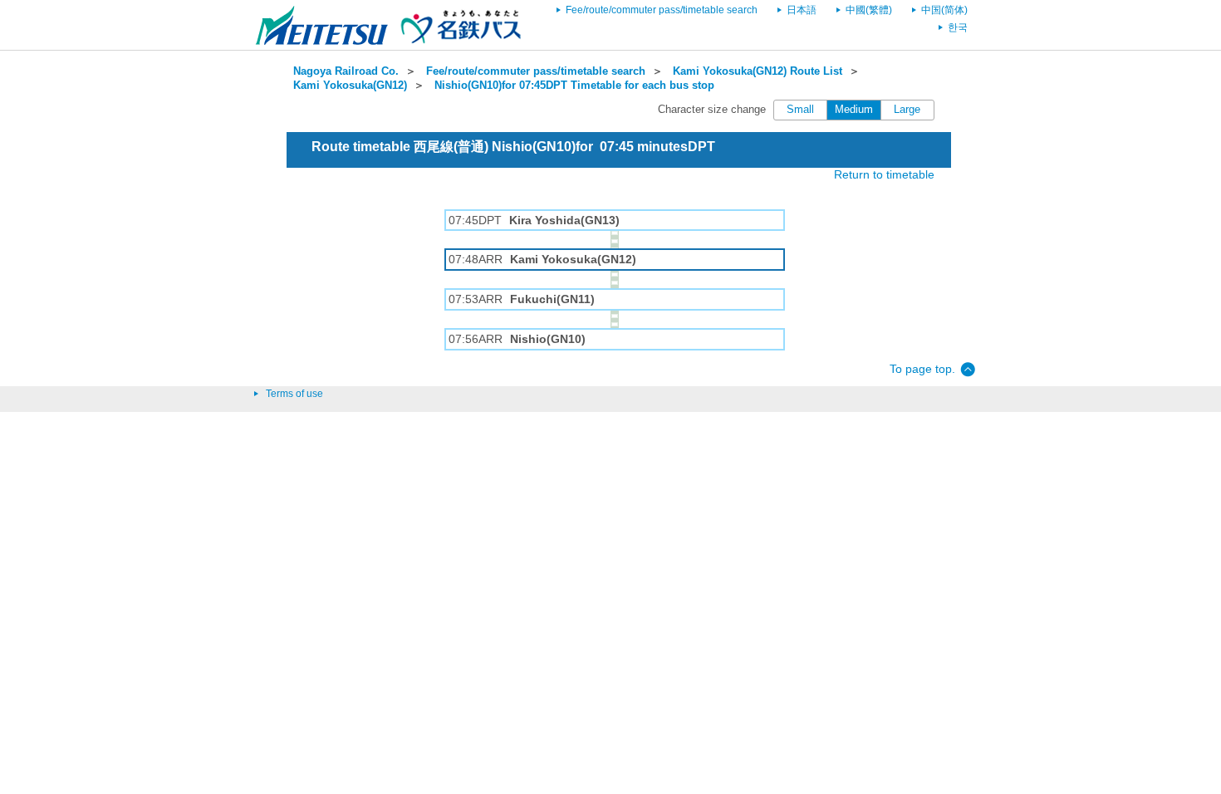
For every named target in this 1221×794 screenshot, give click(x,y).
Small (800, 109)
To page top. (922, 368)
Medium (854, 109)
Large (907, 109)
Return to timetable (884, 174)
